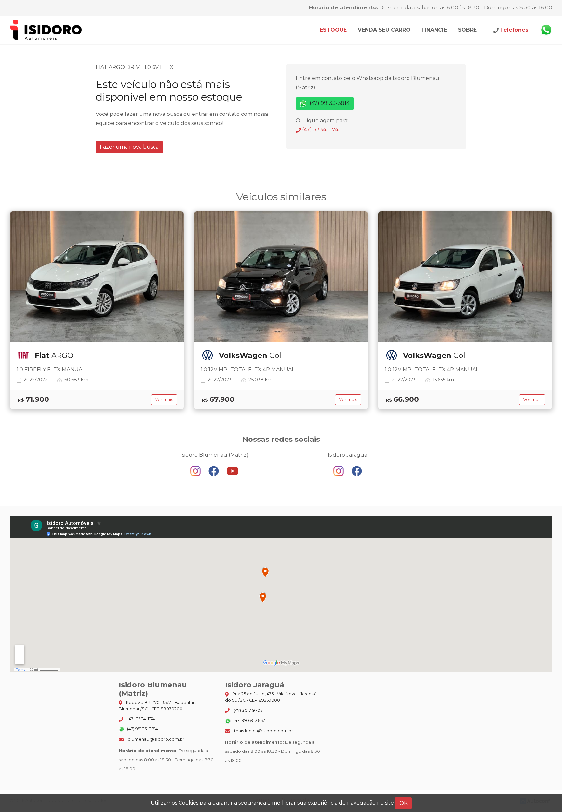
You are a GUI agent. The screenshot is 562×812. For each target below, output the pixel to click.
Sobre (467, 30)
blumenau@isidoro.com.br (155, 739)
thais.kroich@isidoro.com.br (263, 730)
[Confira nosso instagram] (196, 470)
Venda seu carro (384, 30)
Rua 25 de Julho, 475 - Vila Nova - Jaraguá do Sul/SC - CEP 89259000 (271, 696)
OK (403, 803)
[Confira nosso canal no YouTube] (232, 470)
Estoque (333, 30)
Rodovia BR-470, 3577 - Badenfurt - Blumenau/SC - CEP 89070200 (159, 705)
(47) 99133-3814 (329, 103)
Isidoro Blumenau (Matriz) (46, 30)
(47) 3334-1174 (319, 130)
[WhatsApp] (546, 29)
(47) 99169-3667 (249, 720)
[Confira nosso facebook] (214, 470)
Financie (434, 30)
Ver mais (164, 399)
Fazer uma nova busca (129, 147)
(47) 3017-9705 (247, 710)
